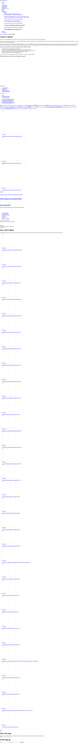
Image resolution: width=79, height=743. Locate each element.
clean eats (22, 105)
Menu (3, 3)
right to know (8, 108)
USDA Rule (4, 5)
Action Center (5, 34)
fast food (42, 105)
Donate (3, 31)
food (47, 105)
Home (1, 34)
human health (47, 106)
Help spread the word (5, 91)
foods (62, 105)
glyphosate (12, 106)
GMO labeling (24, 106)
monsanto (66, 106)
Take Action (4, 32)
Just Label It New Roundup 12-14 (8, 100)
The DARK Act (5, 6)
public (4, 108)
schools (17, 108)
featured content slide (5, 97)
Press (3, 9)
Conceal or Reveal (5, 87)
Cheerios (11, 105)
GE (63, 105)
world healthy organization (32, 108)
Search (3, 2)
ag (0, 105)
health (37, 106)
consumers (26, 105)
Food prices (59, 105)
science (19, 108)
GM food (20, 106)
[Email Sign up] (1, 225)
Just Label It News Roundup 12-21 (8, 99)
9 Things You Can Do (6, 90)
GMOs (29, 107)
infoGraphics (4, 11)
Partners (3, 8)
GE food (65, 105)
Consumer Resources (5, 214)
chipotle (19, 105)
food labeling (51, 105)
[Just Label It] (3, 0)
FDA (45, 105)
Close (1, 730)
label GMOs (59, 106)
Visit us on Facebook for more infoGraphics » (12, 13)
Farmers (40, 105)
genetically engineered (71, 105)
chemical (13, 105)
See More (1, 191)
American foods (4, 105)
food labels (54, 105)
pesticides (1, 108)
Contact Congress (5, 89)
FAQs (3, 217)
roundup (14, 108)
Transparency (26, 108)
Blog (3, 10)
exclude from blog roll (6, 96)
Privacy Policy (4, 216)
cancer (8, 105)
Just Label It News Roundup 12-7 (8, 101)
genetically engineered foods (5, 106)
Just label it (52, 106)
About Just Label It (5, 213)
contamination (31, 105)
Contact (3, 215)
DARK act (36, 105)
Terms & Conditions (5, 218)
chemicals (16, 105)
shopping (22, 108)
